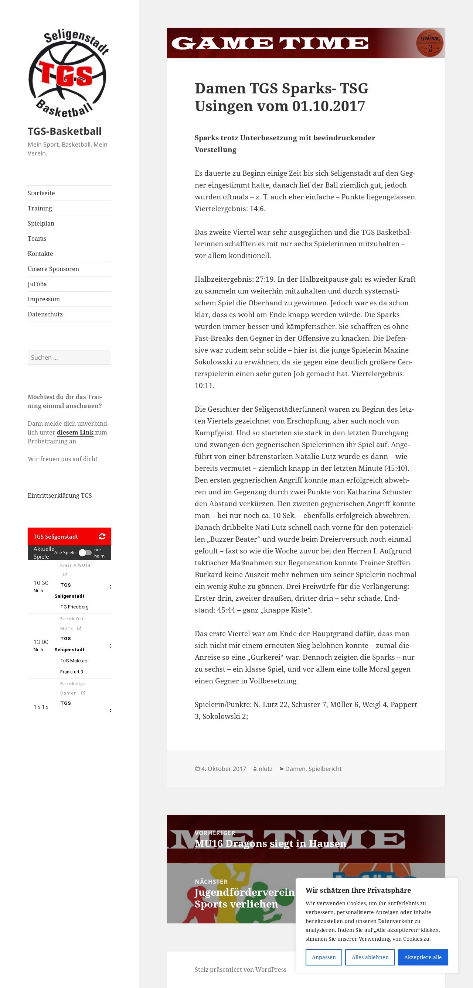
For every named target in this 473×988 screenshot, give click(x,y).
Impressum (44, 299)
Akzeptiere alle (423, 957)
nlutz (266, 769)
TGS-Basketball (65, 131)
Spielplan (41, 223)
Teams (37, 238)
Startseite (41, 193)
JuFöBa (37, 284)
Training (40, 208)
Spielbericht (325, 769)
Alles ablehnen (370, 957)
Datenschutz (45, 314)
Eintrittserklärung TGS (60, 495)
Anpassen (324, 957)
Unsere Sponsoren (53, 269)
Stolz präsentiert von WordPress (240, 969)
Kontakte (40, 254)
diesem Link (75, 432)
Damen (295, 769)
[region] (377, 925)
